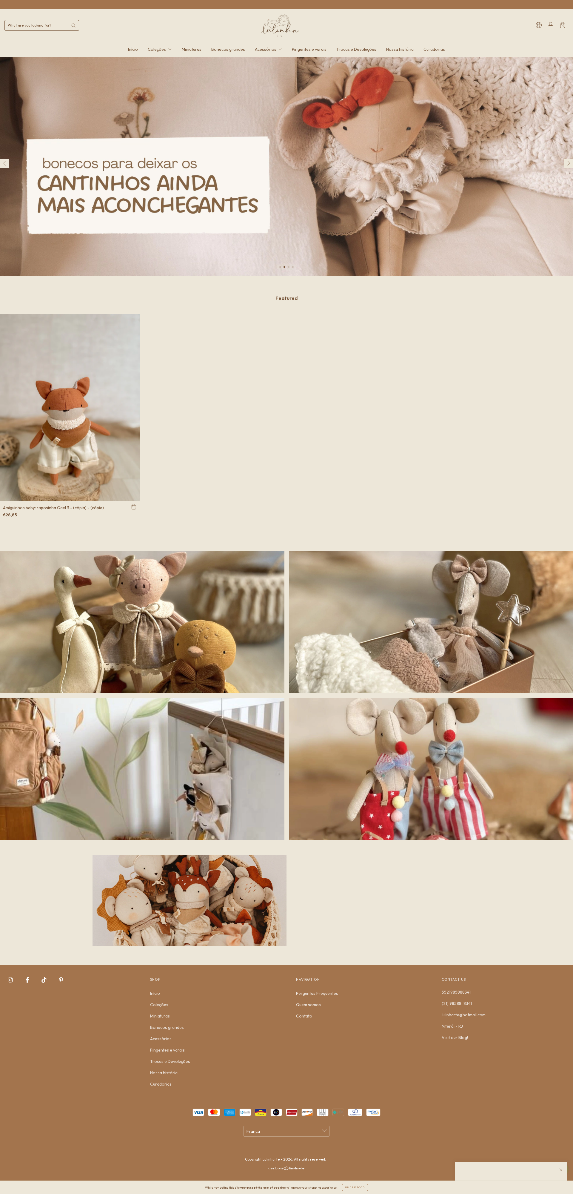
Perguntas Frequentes (317, 993)
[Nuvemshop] (286, 1169)
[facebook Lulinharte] (27, 980)
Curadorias (434, 49)
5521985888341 (456, 992)
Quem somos (308, 1004)
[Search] (73, 25)
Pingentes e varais (309, 49)
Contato (304, 1016)
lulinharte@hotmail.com (464, 1014)
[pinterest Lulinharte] (61, 980)
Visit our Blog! (455, 1037)
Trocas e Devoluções (356, 49)
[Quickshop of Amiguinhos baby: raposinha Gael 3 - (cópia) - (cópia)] (134, 507)
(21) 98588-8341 (457, 1003)
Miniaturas (191, 49)
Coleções (157, 49)
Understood (355, 1187)
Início (133, 49)
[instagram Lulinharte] (10, 980)
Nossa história (400, 49)
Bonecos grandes (228, 49)
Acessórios (266, 49)
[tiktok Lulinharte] (44, 980)
